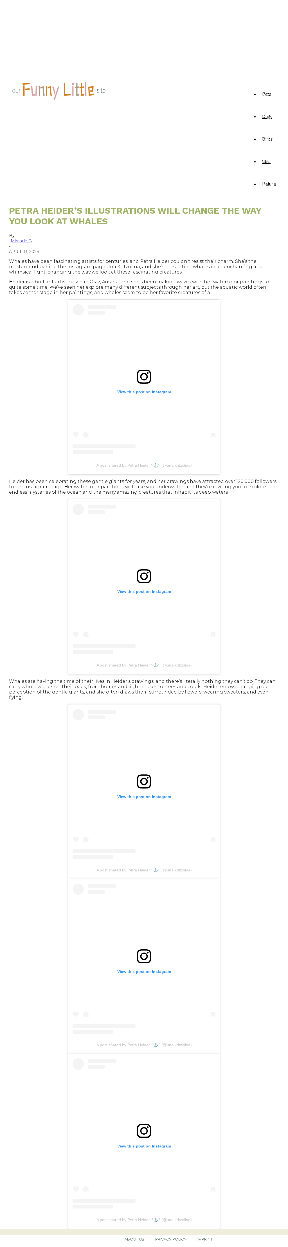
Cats (266, 93)
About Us (134, 1239)
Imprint (204, 1239)
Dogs (267, 116)
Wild (266, 161)
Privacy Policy (170, 1239)
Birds (267, 138)
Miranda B (21, 240)
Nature (269, 183)
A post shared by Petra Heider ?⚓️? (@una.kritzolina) (144, 465)
